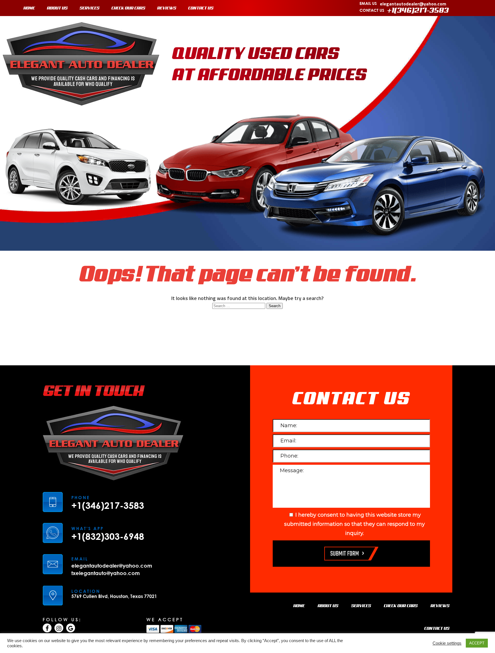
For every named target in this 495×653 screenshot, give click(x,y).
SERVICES (89, 8)
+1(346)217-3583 (418, 10)
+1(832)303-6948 (107, 536)
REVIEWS (166, 8)
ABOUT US (57, 8)
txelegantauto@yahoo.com (105, 573)
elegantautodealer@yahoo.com (413, 3)
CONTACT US (200, 8)
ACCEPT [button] (476, 643)
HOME (29, 8)
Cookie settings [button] (447, 643)
